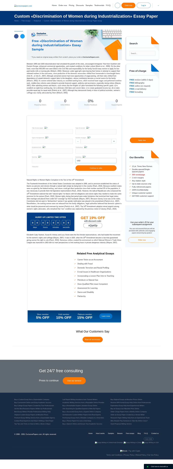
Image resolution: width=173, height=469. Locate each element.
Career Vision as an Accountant (90, 260)
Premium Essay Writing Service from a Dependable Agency (34, 418)
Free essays (130, 433)
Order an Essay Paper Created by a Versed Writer (128, 415)
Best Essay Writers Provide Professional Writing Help (32, 412)
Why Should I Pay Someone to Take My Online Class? (129, 421)
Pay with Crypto (134, 451)
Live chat (148, 439)
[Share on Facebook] (16, 36)
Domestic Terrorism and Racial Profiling (93, 268)
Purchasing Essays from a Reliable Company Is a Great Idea (83, 418)
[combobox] (96, 134)
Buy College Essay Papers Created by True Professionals (34, 406)
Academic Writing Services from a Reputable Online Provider (83, 402)
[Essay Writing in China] (132, 442)
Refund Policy (141, 455)
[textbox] (96, 131)
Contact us (155, 433)
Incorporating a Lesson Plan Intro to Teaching (96, 276)
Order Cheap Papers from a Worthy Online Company (129, 412)
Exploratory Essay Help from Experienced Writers (127, 406)
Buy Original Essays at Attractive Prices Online (126, 399)
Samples (89, 5)
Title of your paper (37, 128)
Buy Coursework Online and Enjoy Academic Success (32, 402)
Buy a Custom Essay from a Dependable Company (31, 399)
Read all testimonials (92, 339)
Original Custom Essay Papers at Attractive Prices (31, 415)
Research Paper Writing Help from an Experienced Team (130, 418)
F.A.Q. (108, 5)
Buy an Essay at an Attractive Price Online (125, 409)
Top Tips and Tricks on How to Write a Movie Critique (32, 424)
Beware (120, 433)
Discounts (80, 5)
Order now (63, 5)
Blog (139, 433)
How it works (100, 433)
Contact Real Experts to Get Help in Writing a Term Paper (33, 421)
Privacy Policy (129, 455)
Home (54, 5)
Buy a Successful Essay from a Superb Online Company (81, 412)
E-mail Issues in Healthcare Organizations (94, 272)
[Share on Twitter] (22, 36)
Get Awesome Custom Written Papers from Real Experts (81, 415)
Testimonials (99, 5)
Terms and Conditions (114, 455)
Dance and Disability (86, 292)
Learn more (106, 316)
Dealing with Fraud (85, 264)
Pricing (71, 5)
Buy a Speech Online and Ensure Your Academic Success (82, 424)
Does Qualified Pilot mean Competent (93, 284)
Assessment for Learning (88, 288)
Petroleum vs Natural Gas (88, 280)
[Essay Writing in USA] (150, 442)
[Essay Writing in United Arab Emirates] (109, 442)
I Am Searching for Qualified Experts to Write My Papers (81, 409)
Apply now (142, 140)
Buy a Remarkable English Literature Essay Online (79, 406)
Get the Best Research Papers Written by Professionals (33, 409)
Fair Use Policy (153, 455)
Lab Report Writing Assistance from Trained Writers (79, 399)
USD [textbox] (78, 161)
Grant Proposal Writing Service (121, 424)
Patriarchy (82, 296)
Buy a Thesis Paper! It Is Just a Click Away (76, 421)
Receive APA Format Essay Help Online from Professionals (131, 402)
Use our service (74, 381)
